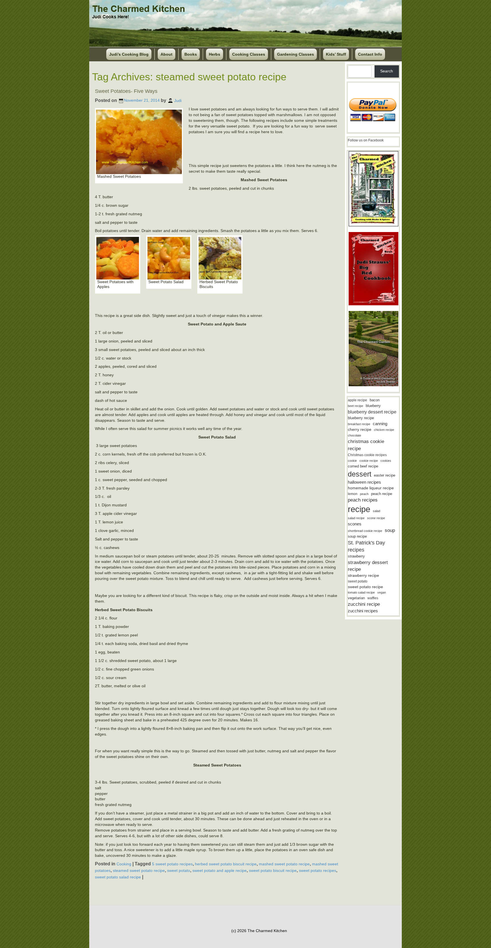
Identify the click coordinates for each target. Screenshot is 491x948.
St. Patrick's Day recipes (366, 546)
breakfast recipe (359, 424)
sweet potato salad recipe (118, 876)
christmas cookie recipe (366, 444)
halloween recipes (364, 482)
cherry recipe (359, 429)
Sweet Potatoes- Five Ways (126, 91)
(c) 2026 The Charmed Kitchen (259, 930)
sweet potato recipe (365, 587)
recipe (359, 509)
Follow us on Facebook (366, 140)
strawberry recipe (363, 575)
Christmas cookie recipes (367, 455)
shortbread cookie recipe (365, 531)
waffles (372, 598)
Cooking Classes (248, 54)
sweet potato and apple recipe (219, 870)
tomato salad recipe (361, 592)
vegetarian (356, 598)
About (166, 54)
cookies (385, 460)
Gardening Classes (295, 54)
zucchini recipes (363, 610)
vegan (381, 592)
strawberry (356, 556)
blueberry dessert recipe (372, 411)
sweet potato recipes (317, 870)
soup (390, 530)
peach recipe (381, 494)
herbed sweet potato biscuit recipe (226, 864)
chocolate (354, 435)
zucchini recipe (364, 604)
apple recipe (357, 400)
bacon (375, 400)
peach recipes (363, 500)
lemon (352, 494)
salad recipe (356, 518)
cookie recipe (368, 460)
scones (354, 523)
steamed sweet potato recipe (139, 870)
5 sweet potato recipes (172, 864)
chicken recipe (384, 429)
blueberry (373, 406)
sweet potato (178, 870)
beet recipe (355, 406)
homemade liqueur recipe (371, 488)
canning (380, 423)
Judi (178, 100)
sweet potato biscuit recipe (273, 870)
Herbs (214, 54)
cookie (352, 460)
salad (376, 511)
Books (190, 54)
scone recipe (376, 518)
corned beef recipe (363, 466)
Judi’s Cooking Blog (129, 54)
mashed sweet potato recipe (284, 864)
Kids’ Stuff (336, 54)
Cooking (123, 864)
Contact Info (370, 54)
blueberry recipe (361, 418)
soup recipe (357, 536)
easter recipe (384, 475)
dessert (359, 474)
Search (386, 71)
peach (364, 494)
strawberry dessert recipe (368, 566)
